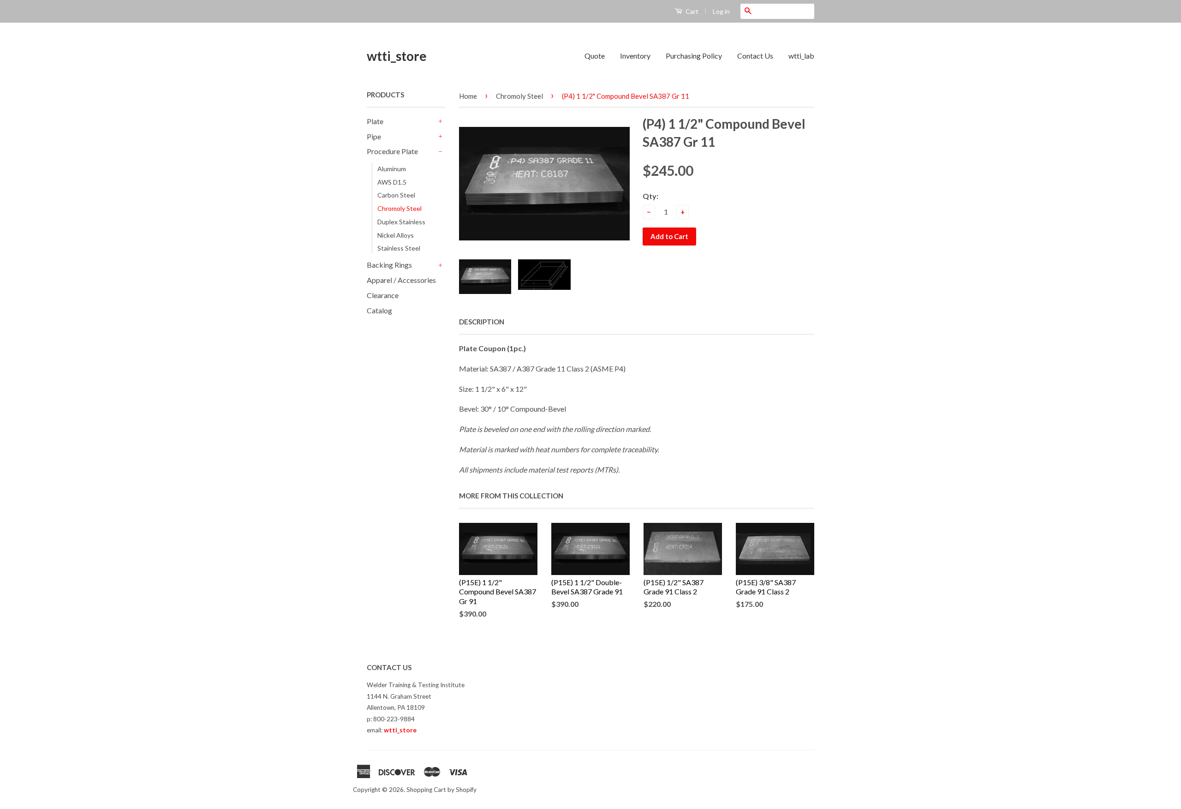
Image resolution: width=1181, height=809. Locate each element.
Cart (691, 11)
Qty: (650, 196)
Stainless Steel (398, 248)
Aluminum (391, 169)
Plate (375, 121)
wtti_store (397, 56)
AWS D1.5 (391, 182)
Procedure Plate (392, 151)
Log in (721, 11)
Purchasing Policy (694, 55)
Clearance (383, 295)
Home (468, 96)
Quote (595, 55)
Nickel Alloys (395, 235)
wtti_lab (801, 55)
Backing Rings (389, 264)
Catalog (379, 310)
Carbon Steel (396, 195)
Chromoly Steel (399, 208)
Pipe (374, 136)
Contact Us (755, 55)
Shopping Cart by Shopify (441, 789)
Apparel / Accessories (401, 280)
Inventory (635, 55)
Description (481, 322)
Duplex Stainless (401, 222)
